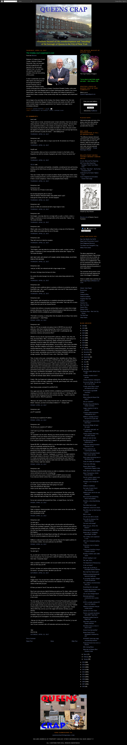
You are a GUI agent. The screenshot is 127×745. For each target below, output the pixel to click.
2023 (83, 333)
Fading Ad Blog (84, 294)
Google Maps (86, 280)
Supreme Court (59, 110)
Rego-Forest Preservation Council (89, 241)
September (87, 357)
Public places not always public (91, 470)
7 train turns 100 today (89, 464)
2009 (83, 679)
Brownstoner (83, 290)
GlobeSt (82, 300)
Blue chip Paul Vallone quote (91, 572)
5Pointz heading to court (89, 558)
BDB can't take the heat (89, 438)
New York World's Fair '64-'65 (88, 239)
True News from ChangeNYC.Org (89, 245)
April (85, 369)
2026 (83, 325)
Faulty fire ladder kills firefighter (91, 461)
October (86, 354)
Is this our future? (88, 565)
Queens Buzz (84, 307)
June (85, 364)
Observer (34, 55)
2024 (83, 330)
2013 (83, 669)
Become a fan (84, 217)
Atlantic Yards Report (86, 288)
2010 (83, 676)
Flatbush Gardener (85, 296)
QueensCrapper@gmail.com (87, 94)
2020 (83, 340)
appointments (35, 110)
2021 (83, 338)
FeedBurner (94, 110)
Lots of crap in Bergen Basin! (91, 593)
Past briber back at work (89, 505)
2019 (83, 342)
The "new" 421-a (87, 560)
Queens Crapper (38, 108)
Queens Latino (84, 309)
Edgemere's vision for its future (91, 507)
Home (52, 641)
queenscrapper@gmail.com (63, 735)
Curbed (82, 292)
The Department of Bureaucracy (91, 563)
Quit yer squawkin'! (88, 401)
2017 (83, 347)
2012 (83, 672)
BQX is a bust (87, 514)
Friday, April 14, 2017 (38, 320)
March (85, 654)
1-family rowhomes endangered (91, 379)
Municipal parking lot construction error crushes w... (91, 597)
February (86, 656)
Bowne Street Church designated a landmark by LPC (90, 634)
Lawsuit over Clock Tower (90, 610)
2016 (83, 662)
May (85, 366)
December (87, 349)
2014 (83, 667)
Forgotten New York (85, 298)
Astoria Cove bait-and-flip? (90, 630)
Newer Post (29, 641)
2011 (83, 674)
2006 (83, 686)
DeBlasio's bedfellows (89, 486)
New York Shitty (84, 305)
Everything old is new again (90, 587)
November (87, 352)
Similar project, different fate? (91, 530)
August (86, 359)
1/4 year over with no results (90, 516)
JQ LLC (32, 164)
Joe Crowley (44, 110)
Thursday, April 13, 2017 (39, 134)
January (86, 659)
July (85, 362)
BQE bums (86, 395)
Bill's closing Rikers (88, 647)
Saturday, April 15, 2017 (39, 573)
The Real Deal (84, 315)
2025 (83, 328)
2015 (83, 664)
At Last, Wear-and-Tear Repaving (89, 161)
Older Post (74, 641)
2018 (83, 345)
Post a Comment (30, 638)
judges (51, 110)
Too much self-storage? (89, 523)
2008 (83, 681)
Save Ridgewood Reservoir (87, 243)
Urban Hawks (83, 317)
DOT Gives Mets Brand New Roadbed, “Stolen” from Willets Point (89, 164)
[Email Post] (51, 108)
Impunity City (83, 303)
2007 (83, 684)
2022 (83, 335)
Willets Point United (85, 247)
